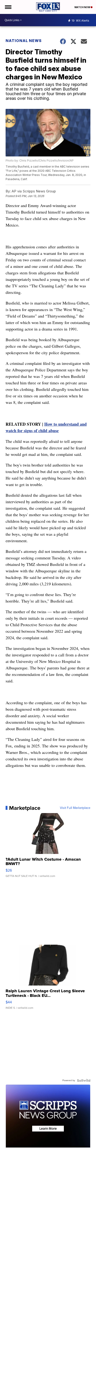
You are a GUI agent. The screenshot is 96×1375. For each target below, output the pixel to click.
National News (24, 40)
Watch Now (82, 7)
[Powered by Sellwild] (83, 1080)
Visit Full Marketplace (75, 808)
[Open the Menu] (7, 7)
